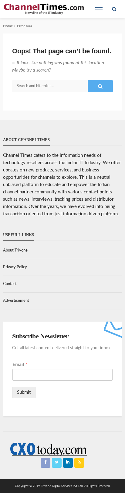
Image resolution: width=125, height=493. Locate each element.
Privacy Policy (15, 267)
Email (19, 364)
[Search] (114, 9)
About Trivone (15, 250)
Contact (10, 284)
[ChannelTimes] (44, 9)
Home (8, 26)
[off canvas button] (99, 9)
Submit (24, 392)
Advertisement (16, 301)
